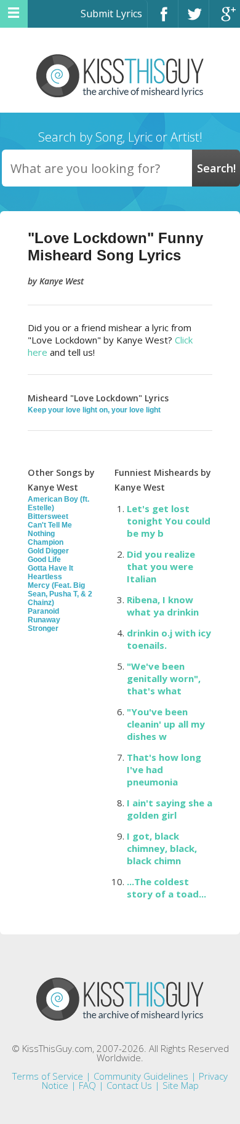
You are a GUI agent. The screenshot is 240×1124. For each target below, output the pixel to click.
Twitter (193, 19)
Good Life (44, 559)
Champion (45, 542)
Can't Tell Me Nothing (50, 529)
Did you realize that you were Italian (161, 566)
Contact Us (129, 1085)
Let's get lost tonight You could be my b (168, 520)
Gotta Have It (50, 568)
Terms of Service (47, 1076)
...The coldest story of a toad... (166, 887)
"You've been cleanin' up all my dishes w (166, 723)
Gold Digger (48, 551)
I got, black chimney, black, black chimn (162, 848)
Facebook (163, 19)
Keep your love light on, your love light (94, 410)
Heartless (45, 576)
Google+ (224, 19)
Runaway (44, 620)
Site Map (180, 1085)
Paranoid (43, 611)
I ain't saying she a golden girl (169, 809)
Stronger (43, 628)
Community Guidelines (141, 1076)
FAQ (87, 1085)
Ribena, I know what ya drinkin (163, 605)
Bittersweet (48, 516)
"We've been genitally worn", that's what (164, 678)
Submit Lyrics (111, 13)
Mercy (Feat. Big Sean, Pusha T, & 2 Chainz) (60, 594)
